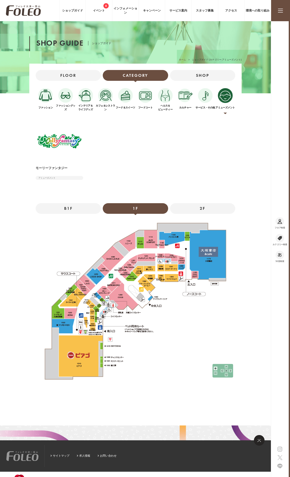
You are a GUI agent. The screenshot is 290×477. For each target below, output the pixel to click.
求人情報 (84, 455)
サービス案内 (178, 10)
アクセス (231, 10)
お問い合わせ (108, 455)
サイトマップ (61, 455)
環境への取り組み (258, 10)
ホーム (182, 59)
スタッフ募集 (205, 10)
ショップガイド (72, 10)
